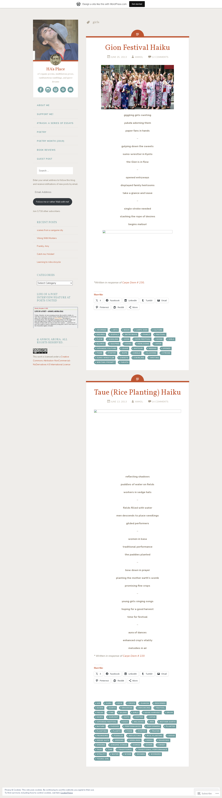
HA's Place (55, 69)
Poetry (41, 132)
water (115, 754)
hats (127, 717)
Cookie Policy (66, 793)
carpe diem (142, 330)
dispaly (115, 334)
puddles (118, 735)
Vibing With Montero (47, 238)
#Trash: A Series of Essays (55, 123)
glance (101, 343)
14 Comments (160, 401)
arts (115, 330)
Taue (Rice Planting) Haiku (137, 392)
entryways (131, 334)
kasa (125, 722)
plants (117, 731)
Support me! (45, 114)
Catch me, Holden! (45, 254)
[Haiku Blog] (56, 90)
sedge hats (103, 740)
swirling (139, 357)
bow (120, 703)
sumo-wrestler (105, 357)
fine (111, 712)
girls (171, 339)
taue (99, 749)
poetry (112, 353)
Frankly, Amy (43, 246)
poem (99, 353)
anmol (139, 57)
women (141, 754)
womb (127, 754)
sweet (161, 745)
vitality (101, 754)
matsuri (138, 348)
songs (136, 745)
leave (125, 348)
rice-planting (155, 735)
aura (109, 703)
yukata (125, 362)
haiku (128, 343)
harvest (113, 717)
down (100, 708)
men (152, 722)
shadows (164, 740)
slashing (151, 353)
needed (153, 348)
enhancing (144, 708)
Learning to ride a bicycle (49, 262)
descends (160, 703)
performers (153, 726)
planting (102, 731)
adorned (102, 330)
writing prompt (106, 362)
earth (112, 708)
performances (133, 726)
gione (159, 339)
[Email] (70, 90)
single (136, 353)
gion (126, 339)
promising (102, 735)
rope (124, 353)
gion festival (142, 339)
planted (170, 726)
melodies (139, 722)
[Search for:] (53, 170)
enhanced (127, 708)
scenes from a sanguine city (50, 230)
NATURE (101, 726)
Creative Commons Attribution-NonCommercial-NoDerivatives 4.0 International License (52, 360)
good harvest (152, 712)
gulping (115, 343)
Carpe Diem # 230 (133, 282)
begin (127, 330)
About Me (43, 105)
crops (131, 703)
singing (101, 745)
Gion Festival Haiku (137, 48)
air (98, 703)
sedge (171, 735)
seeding (119, 740)
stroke (166, 353)
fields (100, 712)
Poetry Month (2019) (50, 141)
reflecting (135, 735)
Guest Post (44, 159)
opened (167, 348)
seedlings (135, 740)
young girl (103, 759)
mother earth (168, 722)
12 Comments (160, 57)
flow (100, 339)
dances (145, 703)
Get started (137, 4)
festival (160, 334)
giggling (113, 339)
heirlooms (143, 343)
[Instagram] (48, 90)
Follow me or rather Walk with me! (52, 201)
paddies (115, 726)
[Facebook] (41, 90)
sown (149, 745)
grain (170, 712)
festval (160, 708)
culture (157, 330)
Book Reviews (46, 150)
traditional (125, 749)
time (110, 749)
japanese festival (107, 722)
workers (156, 754)
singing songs (119, 745)
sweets (124, 357)
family (146, 334)
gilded (123, 712)
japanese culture (106, 348)
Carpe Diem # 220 (134, 656)
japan (158, 343)
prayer (156, 731)
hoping (139, 717)
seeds (149, 740)
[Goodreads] (63, 90)
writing (154, 357)
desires (101, 334)
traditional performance (152, 749)
